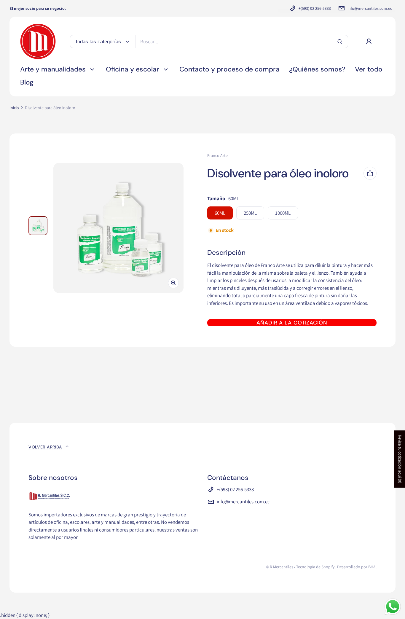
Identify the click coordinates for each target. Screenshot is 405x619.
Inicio (14, 107)
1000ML (283, 213)
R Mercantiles (281, 566)
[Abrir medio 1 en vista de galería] (37, 225)
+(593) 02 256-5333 (315, 8)
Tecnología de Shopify (315, 566)
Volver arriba (45, 447)
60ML (220, 213)
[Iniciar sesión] (368, 41)
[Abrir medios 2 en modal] (118, 228)
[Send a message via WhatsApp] (392, 606)
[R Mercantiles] (38, 41)
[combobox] (241, 41)
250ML (250, 213)
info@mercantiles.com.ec (369, 8)
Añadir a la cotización (291, 322)
